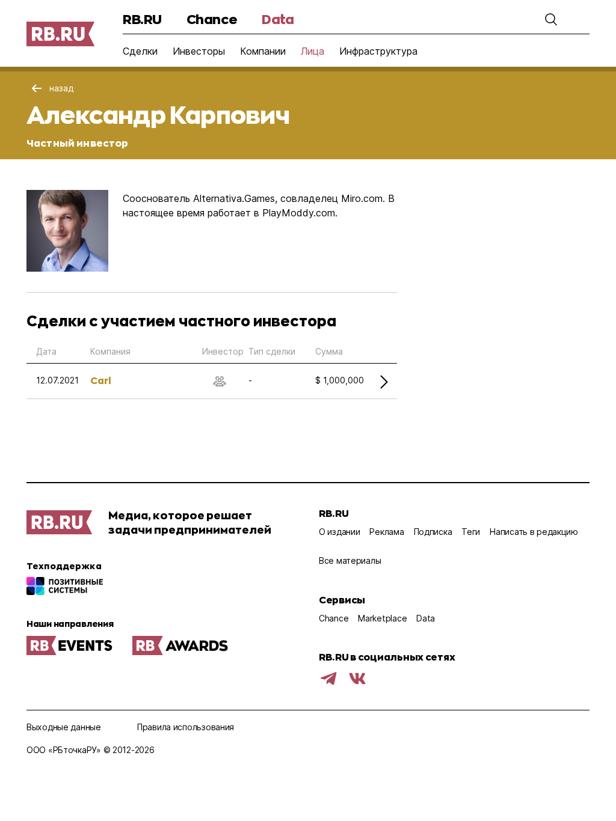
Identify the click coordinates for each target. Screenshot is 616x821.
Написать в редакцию (534, 531)
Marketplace (382, 618)
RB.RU (142, 19)
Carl (100, 380)
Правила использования (185, 727)
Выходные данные (63, 727)
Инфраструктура (378, 51)
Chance (211, 19)
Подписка (433, 531)
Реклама (386, 531)
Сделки (140, 51)
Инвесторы (199, 51)
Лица (312, 51)
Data (278, 19)
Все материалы (350, 560)
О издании (339, 531)
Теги (470, 531)
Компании (263, 51)
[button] (551, 19)
